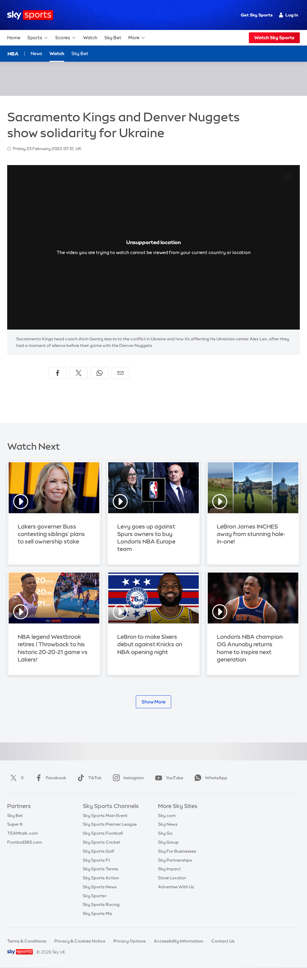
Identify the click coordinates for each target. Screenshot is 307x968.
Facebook (56, 778)
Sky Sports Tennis (100, 869)
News (36, 53)
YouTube (174, 778)
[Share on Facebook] (58, 373)
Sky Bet (112, 37)
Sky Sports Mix (97, 913)
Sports (34, 37)
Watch (90, 37)
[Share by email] (121, 373)
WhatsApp (216, 778)
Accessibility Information (178, 941)
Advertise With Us (176, 887)
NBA (13, 53)
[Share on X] (79, 373)
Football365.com (24, 842)
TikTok (95, 778)
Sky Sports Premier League (110, 824)
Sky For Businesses (177, 851)
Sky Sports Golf (98, 851)
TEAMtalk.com (22, 833)
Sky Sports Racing (101, 904)
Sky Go (165, 833)
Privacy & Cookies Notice (79, 941)
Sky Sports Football (103, 833)
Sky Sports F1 (96, 860)
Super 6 (14, 824)
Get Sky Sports (257, 15)
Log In (291, 15)
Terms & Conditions (26, 941)
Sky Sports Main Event (105, 815)
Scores (62, 37)
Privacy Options (129, 941)
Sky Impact (169, 869)
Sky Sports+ (95, 896)
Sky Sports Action (101, 878)
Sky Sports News (100, 887)
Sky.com (167, 815)
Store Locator (172, 878)
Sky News (167, 824)
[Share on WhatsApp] (100, 373)
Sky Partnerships (175, 860)
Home (13, 37)
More (133, 37)
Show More (153, 702)
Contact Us (222, 941)
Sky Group (168, 842)
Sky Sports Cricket (101, 842)
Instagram (134, 778)
